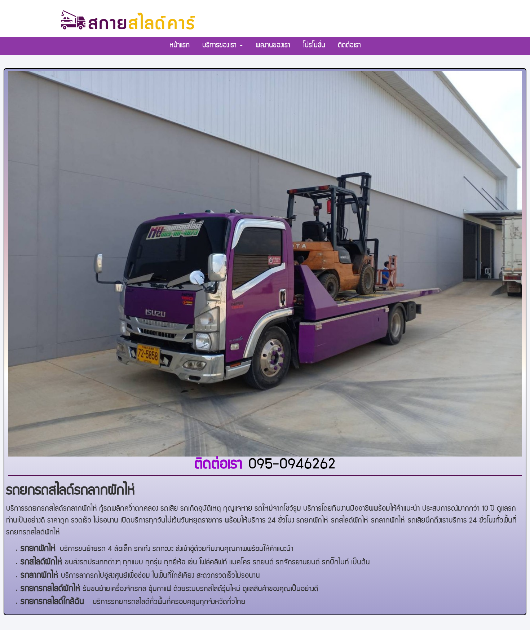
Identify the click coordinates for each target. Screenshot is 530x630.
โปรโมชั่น (314, 46)
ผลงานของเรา (273, 46)
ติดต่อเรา (349, 46)
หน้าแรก (179, 46)
